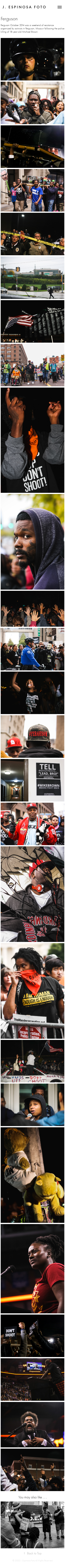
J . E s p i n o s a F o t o (24, 7)
